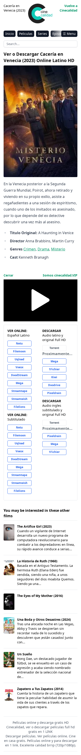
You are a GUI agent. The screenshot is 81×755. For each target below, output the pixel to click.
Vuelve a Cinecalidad (68, 8)
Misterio (58, 249)
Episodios (59, 33)
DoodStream (19, 375)
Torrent (54, 348)
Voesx (19, 367)
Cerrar (8, 275)
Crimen (29, 249)
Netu (19, 343)
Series (42, 33)
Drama (43, 249)
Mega (19, 383)
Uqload (19, 359)
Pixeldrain (54, 393)
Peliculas (25, 33)
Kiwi (54, 377)
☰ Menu (69, 33)
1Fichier (54, 369)
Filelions (19, 407)
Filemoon (19, 351)
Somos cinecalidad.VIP (60, 275)
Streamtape (19, 391)
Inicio (9, 33)
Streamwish (19, 399)
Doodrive (54, 385)
